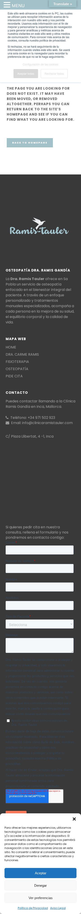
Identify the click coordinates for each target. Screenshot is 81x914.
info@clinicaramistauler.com (47, 422)
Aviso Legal (58, 908)
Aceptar (40, 873)
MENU (18, 5)
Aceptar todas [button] (25, 73)
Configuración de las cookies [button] (40, 64)
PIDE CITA (14, 376)
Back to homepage (29, 142)
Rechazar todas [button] (54, 73)
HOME (11, 347)
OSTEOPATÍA (17, 369)
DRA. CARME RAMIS (22, 354)
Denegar (40, 885)
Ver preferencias (41, 898)
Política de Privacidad (33, 908)
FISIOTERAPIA (17, 361)
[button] (74, 819)
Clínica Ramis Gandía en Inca (40, 404)
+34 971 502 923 (41, 417)
